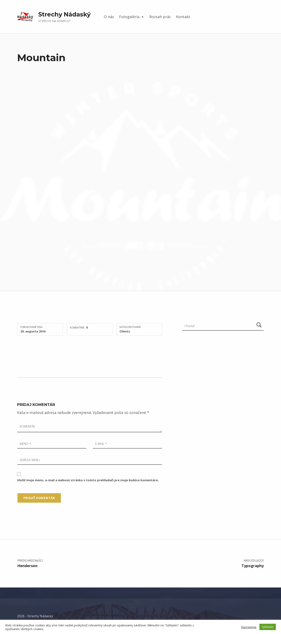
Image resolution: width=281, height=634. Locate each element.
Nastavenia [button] (248, 627)
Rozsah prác (160, 16)
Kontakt (183, 16)
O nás (109, 16)
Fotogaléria (129, 16)
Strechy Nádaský (64, 14)
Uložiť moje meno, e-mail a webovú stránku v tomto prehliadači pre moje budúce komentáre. (88, 480)
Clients (125, 331)
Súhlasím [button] (267, 627)
